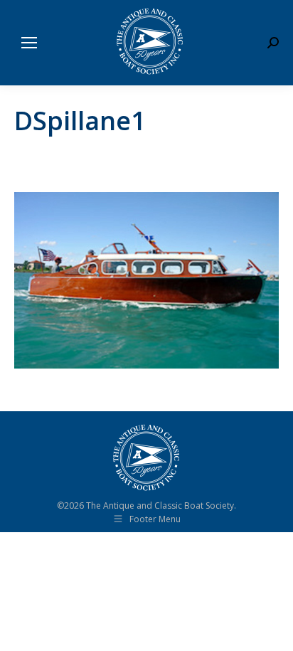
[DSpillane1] (146, 280)
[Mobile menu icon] (29, 42)
